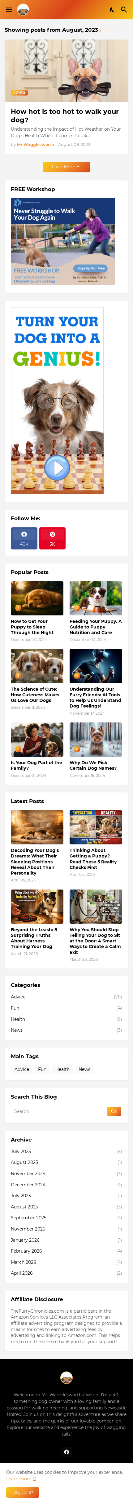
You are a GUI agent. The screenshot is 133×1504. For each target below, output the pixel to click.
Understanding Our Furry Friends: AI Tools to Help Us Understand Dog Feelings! (95, 697)
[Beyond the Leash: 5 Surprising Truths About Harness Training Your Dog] (37, 907)
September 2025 (66, 1218)
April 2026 (66, 1273)
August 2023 (66, 1162)
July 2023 (66, 1151)
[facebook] (66, 1452)
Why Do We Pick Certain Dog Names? (93, 765)
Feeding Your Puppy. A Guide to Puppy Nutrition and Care (96, 627)
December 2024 (66, 1185)
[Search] (125, 9)
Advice (66, 997)
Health (66, 1019)
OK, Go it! (22, 1492)
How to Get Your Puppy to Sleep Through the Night (32, 627)
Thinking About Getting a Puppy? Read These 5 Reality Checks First (93, 859)
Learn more (18, 1479)
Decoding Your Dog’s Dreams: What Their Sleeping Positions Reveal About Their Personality (35, 862)
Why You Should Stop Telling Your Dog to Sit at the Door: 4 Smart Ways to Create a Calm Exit (95, 941)
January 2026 (66, 1240)
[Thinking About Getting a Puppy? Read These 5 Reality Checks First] (96, 827)
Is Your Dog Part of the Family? (36, 765)
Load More (63, 167)
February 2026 (66, 1251)
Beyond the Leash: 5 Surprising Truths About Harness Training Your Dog (34, 938)
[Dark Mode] (112, 9)
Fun (66, 1008)
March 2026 (66, 1262)
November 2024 (66, 1173)
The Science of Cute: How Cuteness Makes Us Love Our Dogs (35, 694)
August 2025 (66, 1207)
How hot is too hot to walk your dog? (65, 116)
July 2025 (66, 1195)
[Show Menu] (8, 9)
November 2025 (66, 1229)
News (66, 1030)
